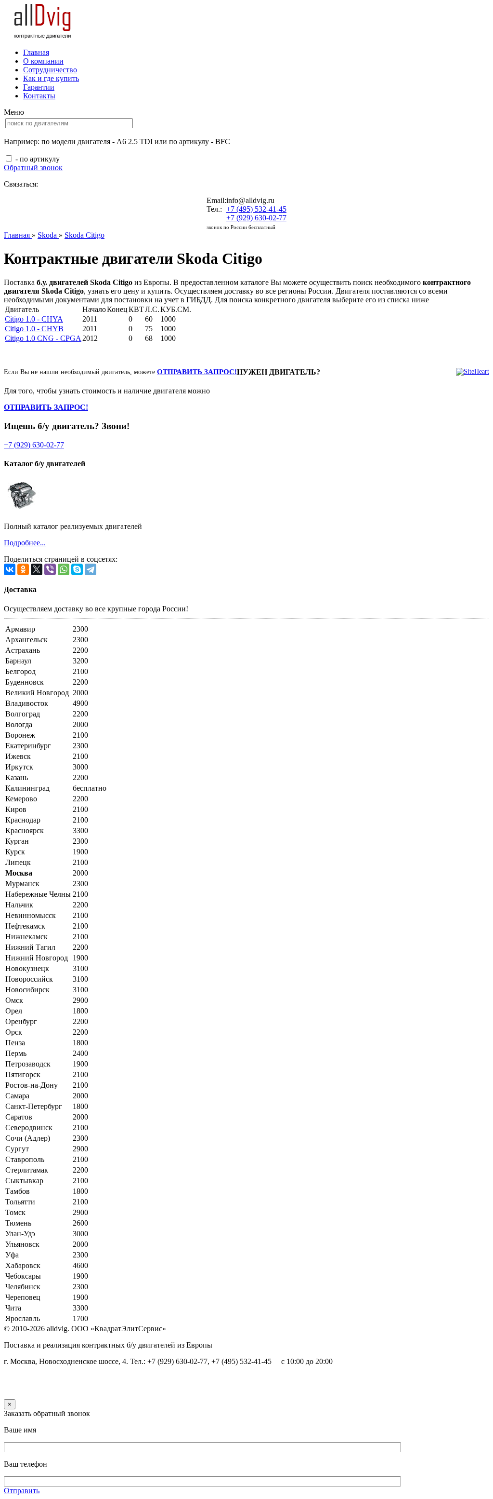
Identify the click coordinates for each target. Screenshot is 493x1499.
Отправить (21, 1490)
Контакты (39, 96)
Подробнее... (25, 543)
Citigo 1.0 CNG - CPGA (43, 338)
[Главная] (43, 36)
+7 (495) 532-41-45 (256, 209)
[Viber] (50, 569)
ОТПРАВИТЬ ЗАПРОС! (197, 372)
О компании (43, 61)
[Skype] (77, 569)
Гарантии (38, 87)
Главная (36, 52)
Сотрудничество (50, 70)
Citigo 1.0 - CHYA (34, 319)
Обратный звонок (33, 167)
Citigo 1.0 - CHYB (34, 328)
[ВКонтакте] (9, 569)
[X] (36, 569)
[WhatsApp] (63, 569)
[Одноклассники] (23, 569)
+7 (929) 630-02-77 (256, 218)
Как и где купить (51, 78)
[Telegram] (90, 569)
